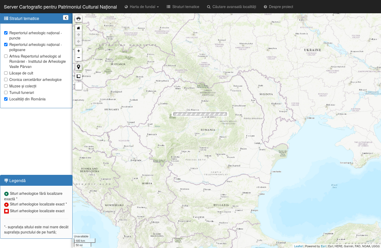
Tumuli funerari (21, 92)
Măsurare (78, 76)
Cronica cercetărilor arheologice (35, 79)
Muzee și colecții (22, 85)
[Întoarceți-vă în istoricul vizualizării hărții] (78, 41)
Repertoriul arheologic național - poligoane (35, 47)
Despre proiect (280, 6)
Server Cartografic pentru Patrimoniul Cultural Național (60, 6)
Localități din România (27, 98)
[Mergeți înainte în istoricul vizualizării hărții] (78, 34)
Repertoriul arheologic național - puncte (35, 35)
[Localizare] (78, 67)
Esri (323, 246)
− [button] (78, 57)
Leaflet (298, 246)
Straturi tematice (184, 6)
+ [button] (78, 50)
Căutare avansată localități (233, 6)
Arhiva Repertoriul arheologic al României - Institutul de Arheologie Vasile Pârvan (37, 61)
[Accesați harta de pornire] (78, 28)
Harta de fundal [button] (142, 6)
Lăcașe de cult (21, 72)
